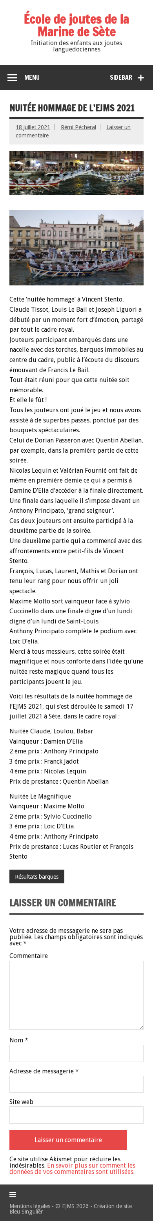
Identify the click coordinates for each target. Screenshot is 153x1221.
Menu (32, 77)
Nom (18, 1040)
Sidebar (121, 77)
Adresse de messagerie (44, 1071)
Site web (21, 1102)
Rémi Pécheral (78, 127)
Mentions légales (29, 1206)
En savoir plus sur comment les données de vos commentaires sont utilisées (72, 1168)
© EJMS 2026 (72, 1206)
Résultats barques (36, 877)
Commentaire (28, 956)
